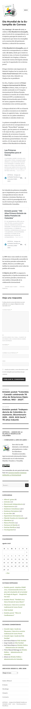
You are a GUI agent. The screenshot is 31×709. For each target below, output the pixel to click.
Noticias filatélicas (10, 527)
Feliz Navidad (8, 610)
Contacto (5, 697)
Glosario (5, 693)
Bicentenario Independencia (13, 504)
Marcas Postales (9, 523)
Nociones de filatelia (10, 525)
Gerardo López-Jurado (11, 286)
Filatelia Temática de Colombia (14, 518)
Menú (26, 10)
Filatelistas (7, 520)
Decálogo (5, 689)
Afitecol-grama (9, 499)
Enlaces (5, 685)
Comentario (7, 310)
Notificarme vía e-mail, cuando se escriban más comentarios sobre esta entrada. (14, 339)
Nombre (5, 344)
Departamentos (9, 506)
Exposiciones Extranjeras (12, 516)
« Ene (8, 573)
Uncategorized (9, 530)
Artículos (7, 502)
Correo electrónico (10, 353)
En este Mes (8, 513)
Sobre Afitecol (7, 681)
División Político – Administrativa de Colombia (15, 652)
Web (3, 361)
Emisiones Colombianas (12, 509)
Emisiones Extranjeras (11, 511)
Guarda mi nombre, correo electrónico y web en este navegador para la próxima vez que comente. (15, 372)
